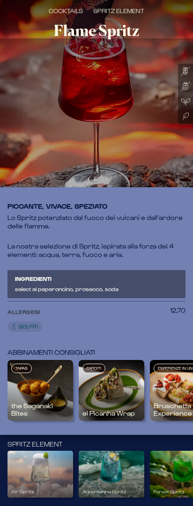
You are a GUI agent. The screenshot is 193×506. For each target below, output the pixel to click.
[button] (88, 318)
